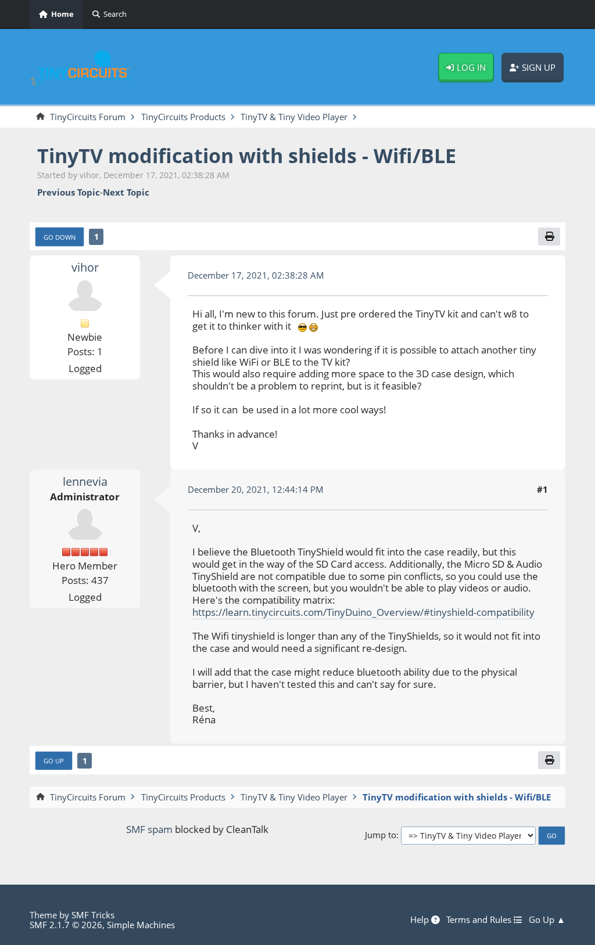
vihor (85, 267)
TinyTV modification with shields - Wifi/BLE (246, 155)
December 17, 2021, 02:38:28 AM (256, 275)
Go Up (54, 760)
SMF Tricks (92, 915)
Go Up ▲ (547, 920)
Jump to (380, 835)
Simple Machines (141, 924)
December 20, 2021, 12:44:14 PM (256, 489)
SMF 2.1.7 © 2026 (66, 924)
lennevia (85, 481)
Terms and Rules (480, 920)
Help (420, 920)
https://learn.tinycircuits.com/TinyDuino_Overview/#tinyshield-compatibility (363, 612)
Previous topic (68, 192)
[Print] (549, 237)
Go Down (60, 237)
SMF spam (149, 829)
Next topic (126, 192)
